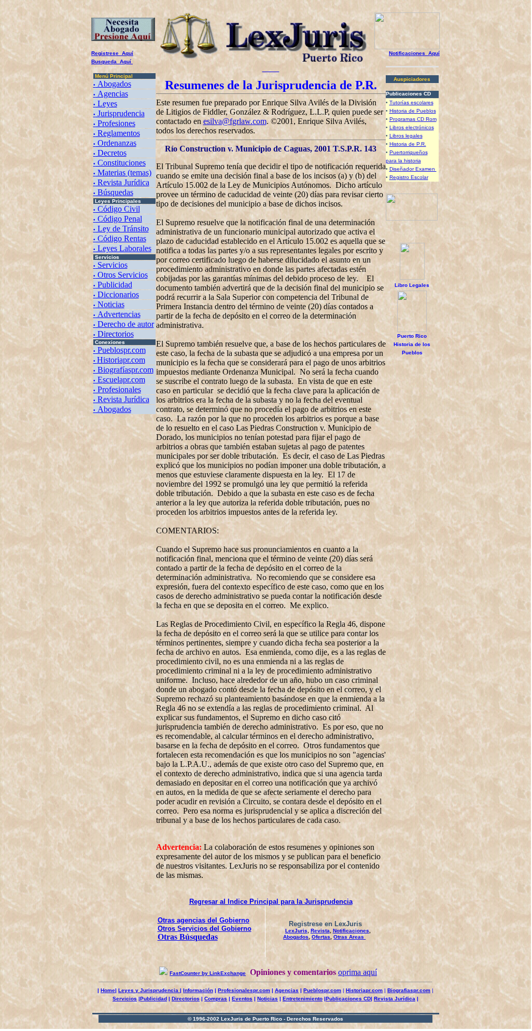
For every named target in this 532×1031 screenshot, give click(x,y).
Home (108, 990)
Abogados (296, 937)
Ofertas (321, 937)
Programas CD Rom (413, 119)
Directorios (113, 333)
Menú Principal (114, 76)
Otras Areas (349, 937)
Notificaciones (351, 930)
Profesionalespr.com (244, 990)
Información (198, 990)
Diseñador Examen (413, 169)
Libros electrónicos (411, 127)
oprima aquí (357, 972)
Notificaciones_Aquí (414, 53)
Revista (320, 930)
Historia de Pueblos (412, 111)
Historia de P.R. (407, 144)
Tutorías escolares (411, 102)
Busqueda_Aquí (112, 61)
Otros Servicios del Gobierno (204, 928)
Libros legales (406, 136)
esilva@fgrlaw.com (235, 121)
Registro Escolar (408, 177)
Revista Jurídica (394, 998)
